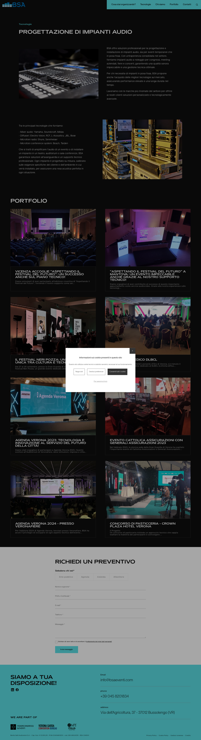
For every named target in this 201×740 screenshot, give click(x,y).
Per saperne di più (100, 381)
